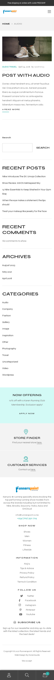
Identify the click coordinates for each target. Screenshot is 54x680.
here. (39, 442)
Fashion (6, 315)
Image (5, 328)
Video (5, 368)
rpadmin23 (39, 67)
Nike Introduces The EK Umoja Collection (24, 176)
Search (6, 137)
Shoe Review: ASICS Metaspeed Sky (21, 183)
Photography (9, 348)
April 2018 (7, 278)
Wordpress (8, 374)
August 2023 (8, 265)
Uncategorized (10, 361)
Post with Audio (26, 75)
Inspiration (7, 335)
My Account (9, 675)
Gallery (6, 322)
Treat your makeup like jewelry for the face (24, 211)
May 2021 (7, 271)
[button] (27, 413)
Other (5, 342)
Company (7, 309)
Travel (5, 355)
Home (6, 24)
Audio (5, 302)
